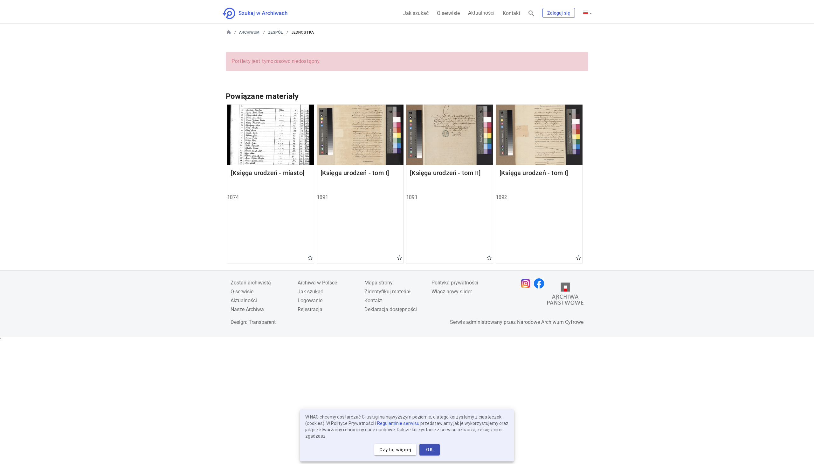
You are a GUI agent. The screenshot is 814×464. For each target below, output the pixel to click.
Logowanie (310, 300)
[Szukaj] (531, 13)
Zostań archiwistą (251, 283)
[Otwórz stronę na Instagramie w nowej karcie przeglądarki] (527, 283)
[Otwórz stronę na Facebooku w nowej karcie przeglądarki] (540, 283)
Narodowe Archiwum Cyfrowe (550, 322)
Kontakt (511, 13)
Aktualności (481, 13)
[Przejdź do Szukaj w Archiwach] (261, 13)
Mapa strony (378, 283)
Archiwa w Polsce (317, 283)
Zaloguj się (558, 13)
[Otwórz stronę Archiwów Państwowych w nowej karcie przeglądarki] (565, 295)
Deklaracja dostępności (390, 309)
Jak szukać (416, 13)
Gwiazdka (310, 257)
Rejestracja (310, 309)
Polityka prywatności (454, 283)
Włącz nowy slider (451, 292)
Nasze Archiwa (247, 309)
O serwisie (448, 13)
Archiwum (249, 32)
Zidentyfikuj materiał (387, 292)
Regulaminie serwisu (398, 423)
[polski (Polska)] (587, 13)
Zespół (275, 32)
